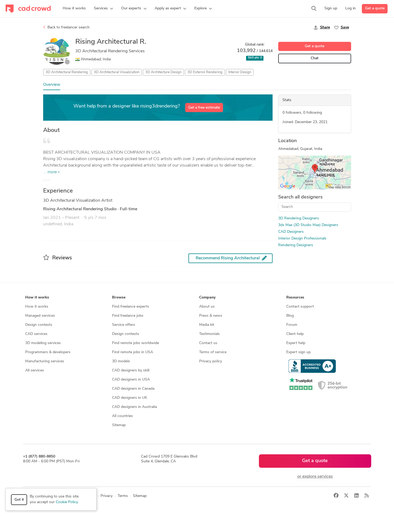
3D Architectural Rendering (67, 72)
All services (34, 370)
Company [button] (207, 298)
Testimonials (209, 334)
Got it (19, 500)
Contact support (300, 307)
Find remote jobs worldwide (135, 343)
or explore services (315, 476)
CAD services (36, 334)
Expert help (295, 343)
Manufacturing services (44, 361)
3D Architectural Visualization (116, 72)
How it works (36, 307)
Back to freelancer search (68, 27)
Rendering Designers (295, 245)
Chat (314, 58)
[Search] (313, 8)
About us (207, 307)
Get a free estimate (204, 108)
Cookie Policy (67, 502)
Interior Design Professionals (302, 239)
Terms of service (212, 352)
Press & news (210, 316)
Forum (291, 325)
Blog (290, 316)
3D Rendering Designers (298, 218)
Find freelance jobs (127, 316)
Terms (123, 496)
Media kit (206, 325)
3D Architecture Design (163, 72)
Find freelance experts (130, 307)
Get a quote (375, 8)
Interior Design (239, 72)
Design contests (38, 325)
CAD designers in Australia (134, 407)
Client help (295, 334)
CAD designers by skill (130, 370)
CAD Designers (291, 232)
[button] (103, 8)
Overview (51, 85)
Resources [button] (295, 298)
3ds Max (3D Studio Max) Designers (308, 225)
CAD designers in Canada (133, 389)
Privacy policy (210, 361)
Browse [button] (118, 298)
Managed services (40, 316)
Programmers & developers (47, 352)
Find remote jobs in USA (132, 352)
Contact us (208, 343)
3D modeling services (43, 343)
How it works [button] (37, 298)
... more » (51, 172)
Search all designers (300, 197)
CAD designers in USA (131, 380)
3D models (121, 361)
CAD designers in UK (129, 398)
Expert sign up (298, 352)
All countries (122, 416)
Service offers (123, 325)
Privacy (107, 496)
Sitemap (119, 425)
